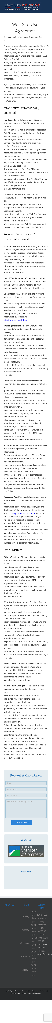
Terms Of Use (36, 993)
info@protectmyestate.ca (15, 320)
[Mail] (30, 878)
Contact (36, 991)
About (31, 991)
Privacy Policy (26, 993)
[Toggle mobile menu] (47, 3)
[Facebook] (22, 878)
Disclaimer (43, 991)
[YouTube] (26, 878)
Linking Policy (16, 993)
